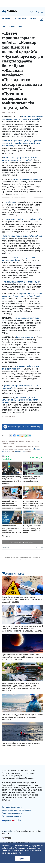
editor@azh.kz (20, 451)
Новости (6, 18)
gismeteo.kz (7, 831)
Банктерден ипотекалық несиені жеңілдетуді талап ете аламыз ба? (22, 117)
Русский (8, 820)
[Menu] (42, 11)
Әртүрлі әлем (9, 202)
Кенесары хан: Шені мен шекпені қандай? (22, 219)
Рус (31, 11)
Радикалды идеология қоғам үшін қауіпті (21, 282)
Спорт (33, 18)
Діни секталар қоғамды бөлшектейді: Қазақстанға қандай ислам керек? (20, 400)
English (17, 820)
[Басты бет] (9, 11)
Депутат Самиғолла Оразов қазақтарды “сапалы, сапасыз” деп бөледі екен (22, 296)
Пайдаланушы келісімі (12, 813)
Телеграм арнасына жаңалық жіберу (25, 427)
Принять (22, 858)
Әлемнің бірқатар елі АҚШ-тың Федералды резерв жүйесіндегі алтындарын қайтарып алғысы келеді (22, 143)
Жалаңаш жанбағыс (25, 337)
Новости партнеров (13, 574)
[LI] (7, 826)
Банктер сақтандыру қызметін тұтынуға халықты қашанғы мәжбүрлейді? (20, 158)
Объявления (20, 18)
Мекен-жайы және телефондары (17, 810)
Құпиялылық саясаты (11, 816)
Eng (37, 11)
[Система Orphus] (6, 838)
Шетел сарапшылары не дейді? (26, 179)
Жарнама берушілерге (12, 807)
